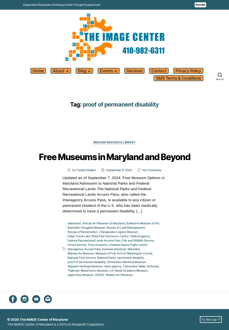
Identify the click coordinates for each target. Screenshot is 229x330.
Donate (200, 4)
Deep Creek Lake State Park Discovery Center (98, 236)
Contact (158, 70)
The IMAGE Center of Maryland (44, 319)
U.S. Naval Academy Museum (128, 270)
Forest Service (77, 245)
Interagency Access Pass (84, 249)
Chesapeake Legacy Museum (118, 232)
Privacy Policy (188, 70)
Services (134, 70)
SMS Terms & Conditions (178, 78)
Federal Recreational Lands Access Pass (94, 240)
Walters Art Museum (119, 275)
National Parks (106, 257)
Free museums (98, 245)
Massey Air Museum (81, 253)
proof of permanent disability (87, 262)
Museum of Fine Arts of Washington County (124, 253)
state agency (112, 266)
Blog (84, 70)
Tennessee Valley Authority (141, 266)
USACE (99, 275)
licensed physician (114, 249)
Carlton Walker (86, 170)
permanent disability (130, 257)
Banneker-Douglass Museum (86, 227)
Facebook (16, 305)
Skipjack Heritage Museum (85, 266)
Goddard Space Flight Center (128, 245)
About (61, 70)
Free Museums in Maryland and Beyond (114, 157)
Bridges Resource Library (114, 142)
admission (74, 223)
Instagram (28, 305)
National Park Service (82, 257)
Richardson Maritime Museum (126, 262)
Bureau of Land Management (126, 227)
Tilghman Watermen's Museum (88, 270)
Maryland (134, 249)
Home (38, 70)
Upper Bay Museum (80, 275)
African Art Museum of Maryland (103, 223)
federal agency (140, 236)
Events (108, 70)
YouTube (38, 305)
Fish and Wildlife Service (138, 240)
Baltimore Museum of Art (142, 223)
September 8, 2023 (119, 170)
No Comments (152, 170)
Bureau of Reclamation (82, 232)
